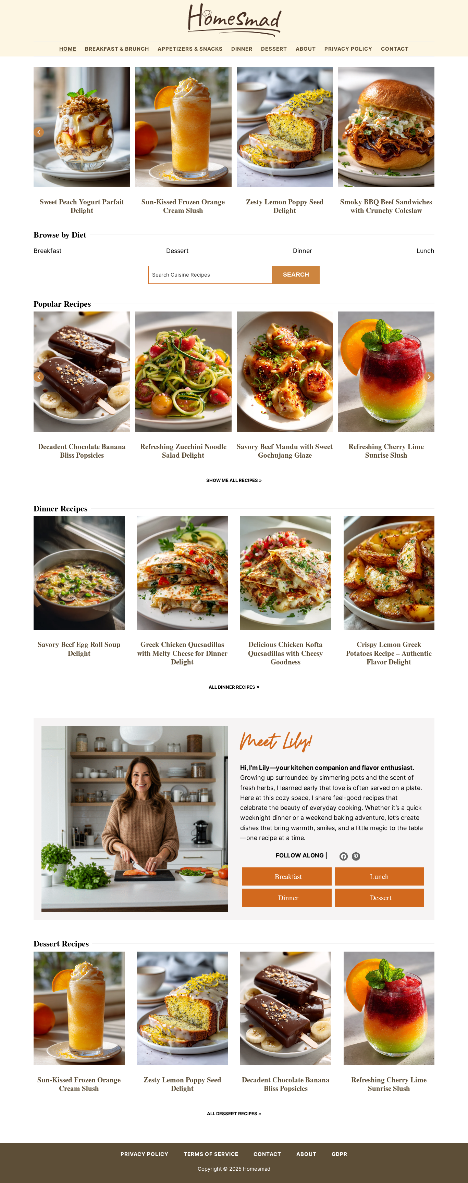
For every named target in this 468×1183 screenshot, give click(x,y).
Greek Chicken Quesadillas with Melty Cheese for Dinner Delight (182, 652)
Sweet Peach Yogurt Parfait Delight (82, 205)
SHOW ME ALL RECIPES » (234, 480)
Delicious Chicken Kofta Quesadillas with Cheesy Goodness (285, 652)
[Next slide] (429, 132)
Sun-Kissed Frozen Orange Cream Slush (183, 205)
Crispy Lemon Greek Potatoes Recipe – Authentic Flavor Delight (389, 652)
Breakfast (287, 876)
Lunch (379, 876)
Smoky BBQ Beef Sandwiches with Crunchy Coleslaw (386, 205)
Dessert (380, 897)
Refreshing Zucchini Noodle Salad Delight (183, 450)
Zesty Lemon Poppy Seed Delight (285, 205)
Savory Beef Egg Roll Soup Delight (79, 648)
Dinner (287, 897)
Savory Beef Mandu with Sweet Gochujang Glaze (285, 450)
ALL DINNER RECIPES (232, 687)
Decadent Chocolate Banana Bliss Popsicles (82, 450)
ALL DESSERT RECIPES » (234, 1113)
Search (296, 274)
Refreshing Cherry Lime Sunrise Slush (386, 450)
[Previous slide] (39, 132)
